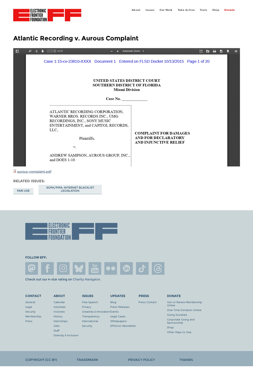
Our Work (166, 9)
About (136, 9)
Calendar (59, 302)
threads (158, 268)
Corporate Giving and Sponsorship (180, 321)
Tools (203, 9)
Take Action (186, 9)
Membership (33, 316)
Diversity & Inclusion (66, 335)
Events (114, 311)
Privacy (86, 306)
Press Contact (148, 302)
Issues (150, 9)
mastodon (31, 268)
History (58, 316)
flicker (110, 268)
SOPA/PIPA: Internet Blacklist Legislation (70, 189)
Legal (28, 306)
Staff (56, 330)
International (90, 320)
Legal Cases (118, 316)
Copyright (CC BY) (41, 360)
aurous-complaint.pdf (34, 172)
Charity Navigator (86, 279)
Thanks (186, 360)
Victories (59, 311)
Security (30, 311)
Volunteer (60, 306)
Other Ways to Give (179, 332)
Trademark (87, 360)
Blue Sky (79, 268)
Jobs (57, 325)
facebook (47, 268)
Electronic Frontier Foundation (47, 17)
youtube (95, 268)
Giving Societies (177, 314)
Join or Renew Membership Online (184, 304)
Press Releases (120, 306)
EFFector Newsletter (123, 325)
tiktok (142, 268)
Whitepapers (118, 320)
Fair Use (23, 190)
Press (28, 320)
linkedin (126, 268)
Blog (113, 302)
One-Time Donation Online (184, 309)
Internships (61, 320)
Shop (215, 9)
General (30, 302)
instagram (63, 268)
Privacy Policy (141, 360)
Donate (229, 9)
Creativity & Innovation (96, 311)
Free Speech (90, 302)
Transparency (90, 316)
